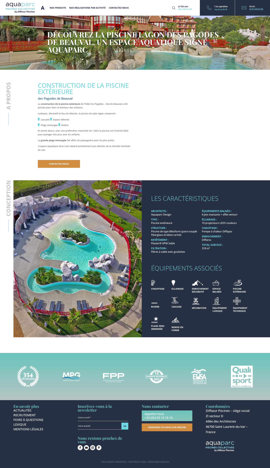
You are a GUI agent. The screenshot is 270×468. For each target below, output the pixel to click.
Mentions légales (28, 429)
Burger (43, 8)
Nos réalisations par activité (87, 7)
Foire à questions (28, 420)
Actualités (22, 410)
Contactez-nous (119, 7)
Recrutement (24, 415)
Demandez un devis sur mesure (167, 427)
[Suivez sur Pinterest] (98, 447)
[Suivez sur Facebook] (80, 447)
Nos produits (58, 7)
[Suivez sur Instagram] (92, 447)
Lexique (19, 425)
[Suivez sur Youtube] (86, 447)
